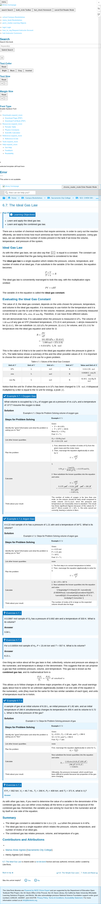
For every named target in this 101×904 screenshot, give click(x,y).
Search (6, 193)
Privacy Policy (42, 898)
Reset (4, 67)
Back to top (7, 873)
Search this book (6, 42)
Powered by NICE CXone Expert (37, 890)
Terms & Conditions (56, 898)
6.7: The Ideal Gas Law (12, 862)
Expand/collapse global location (97, 197)
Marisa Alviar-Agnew (16, 850)
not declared (41, 862)
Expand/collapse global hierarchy (5, 198)
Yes (29, 880)
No (39, 880)
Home (14, 198)
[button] (9, 150)
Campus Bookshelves (34, 198)
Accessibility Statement (74, 898)
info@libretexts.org (29, 900)
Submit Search (7, 50)
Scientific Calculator (12, 133)
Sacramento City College (61, 198)
